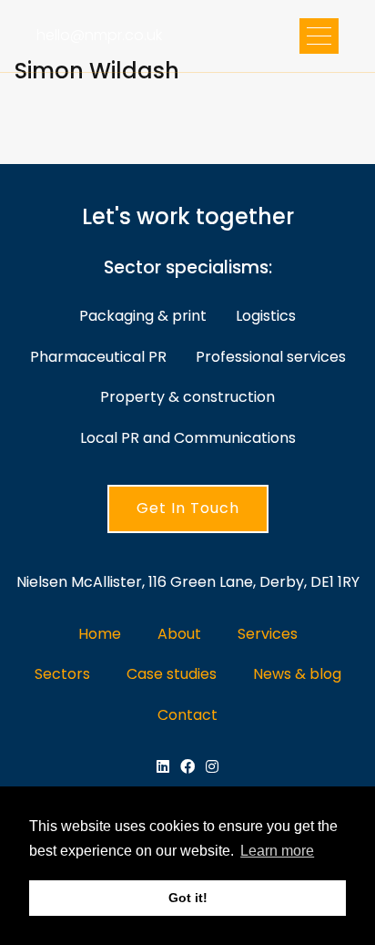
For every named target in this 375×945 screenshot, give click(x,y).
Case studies (172, 673)
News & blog (297, 673)
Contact (187, 714)
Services (268, 633)
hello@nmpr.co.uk (99, 35)
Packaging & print (143, 315)
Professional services (271, 356)
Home (99, 633)
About (179, 633)
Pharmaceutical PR (98, 356)
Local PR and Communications (188, 437)
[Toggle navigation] (319, 36)
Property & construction (187, 396)
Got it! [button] (188, 897)
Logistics (266, 315)
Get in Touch (188, 508)
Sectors (62, 673)
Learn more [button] (277, 850)
